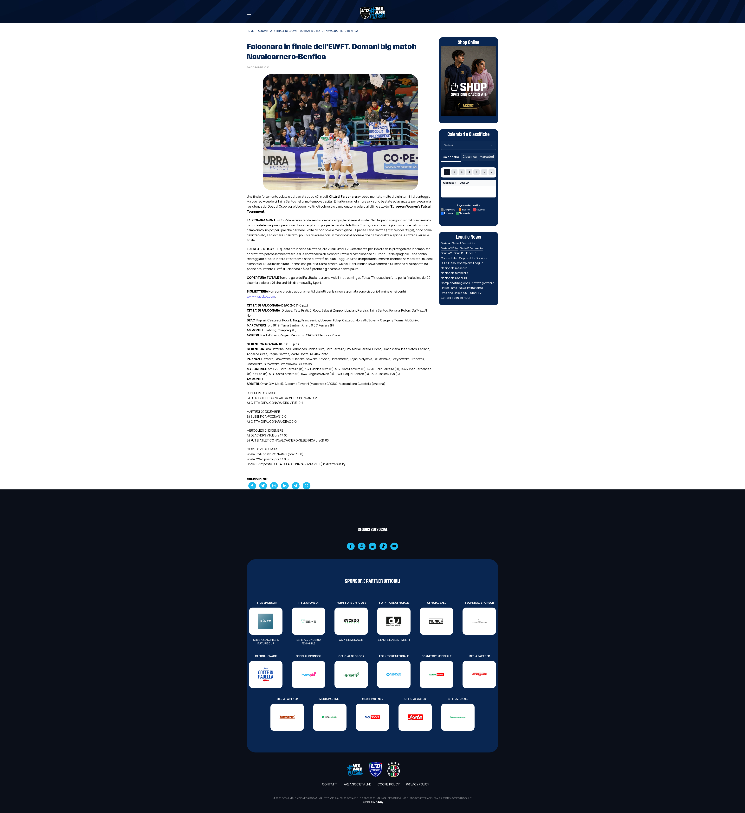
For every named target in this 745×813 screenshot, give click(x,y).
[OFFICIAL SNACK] (265, 674)
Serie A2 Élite (449, 248)
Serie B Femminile (471, 248)
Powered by (369, 801)
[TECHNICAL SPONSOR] (479, 621)
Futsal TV (475, 293)
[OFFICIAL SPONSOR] (308, 674)
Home (250, 31)
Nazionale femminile (454, 273)
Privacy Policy (417, 784)
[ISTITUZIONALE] (458, 717)
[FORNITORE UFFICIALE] (351, 621)
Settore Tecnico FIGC (455, 298)
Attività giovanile (483, 283)
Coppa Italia (449, 258)
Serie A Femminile (463, 243)
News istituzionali (471, 288)
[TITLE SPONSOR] (265, 621)
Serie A (445, 243)
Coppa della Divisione (473, 258)
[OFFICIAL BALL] (436, 621)
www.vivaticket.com (261, 296)
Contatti (330, 784)
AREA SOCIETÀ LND (357, 784)
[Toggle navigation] (249, 13)
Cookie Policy (389, 784)
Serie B (458, 253)
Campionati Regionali (455, 283)
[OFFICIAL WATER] (415, 717)
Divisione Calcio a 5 (454, 293)
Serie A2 (446, 253)
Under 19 (470, 253)
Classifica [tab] (470, 156)
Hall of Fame (449, 288)
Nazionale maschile (454, 268)
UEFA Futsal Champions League (462, 263)
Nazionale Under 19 (454, 278)
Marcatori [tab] (487, 156)
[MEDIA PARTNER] (479, 674)
